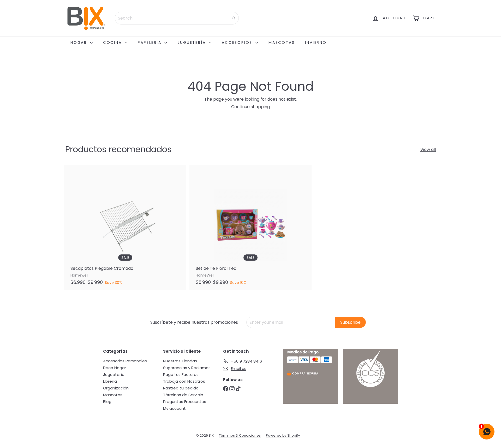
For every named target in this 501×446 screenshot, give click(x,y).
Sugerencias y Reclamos (187, 367)
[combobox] (177, 18)
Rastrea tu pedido (181, 388)
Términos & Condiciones (240, 435)
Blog (107, 401)
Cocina (113, 42)
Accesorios (238, 42)
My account (174, 408)
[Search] (233, 18)
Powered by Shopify (283, 435)
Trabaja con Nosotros (184, 381)
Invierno (315, 42)
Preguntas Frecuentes (184, 401)
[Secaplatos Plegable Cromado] (125, 227)
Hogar (79, 42)
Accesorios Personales (125, 361)
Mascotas (282, 42)
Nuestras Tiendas (180, 361)
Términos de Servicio (183, 395)
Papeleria (150, 42)
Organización (116, 388)
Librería (110, 381)
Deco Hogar (114, 367)
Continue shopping (250, 107)
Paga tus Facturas (181, 374)
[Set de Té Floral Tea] (250, 227)
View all (428, 149)
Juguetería (192, 42)
